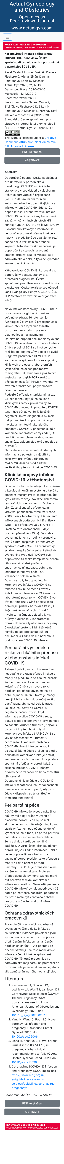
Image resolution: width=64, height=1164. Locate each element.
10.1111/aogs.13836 (24, 1062)
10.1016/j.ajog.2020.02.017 (29, 1015)
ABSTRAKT (32, 160)
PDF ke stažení (32, 152)
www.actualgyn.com (32, 27)
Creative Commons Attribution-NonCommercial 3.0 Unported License (30, 142)
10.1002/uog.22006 (25, 1036)
